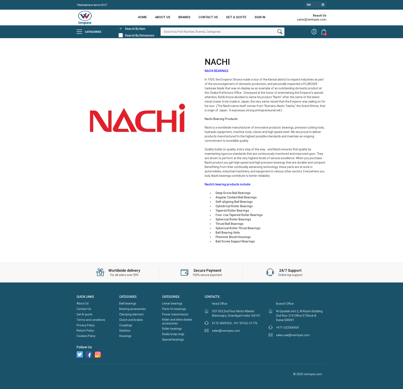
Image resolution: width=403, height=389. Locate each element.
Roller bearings (172, 328)
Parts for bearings (174, 309)
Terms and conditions (91, 319)
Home (142, 17)
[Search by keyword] (280, 32)
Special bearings (173, 339)
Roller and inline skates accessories (177, 321)
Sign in (260, 17)
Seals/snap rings (173, 334)
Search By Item (135, 28)
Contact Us (208, 17)
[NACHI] (137, 117)
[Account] (314, 31)
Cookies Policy (86, 336)
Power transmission (175, 314)
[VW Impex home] (85, 17)
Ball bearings (127, 303)
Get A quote (236, 17)
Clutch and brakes (131, 319)
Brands (184, 17)
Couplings (125, 325)
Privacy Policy (86, 325)
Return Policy (85, 330)
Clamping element (131, 314)
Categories (92, 31)
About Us (162, 17)
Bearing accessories (132, 309)
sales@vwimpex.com (226, 330)
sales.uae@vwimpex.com (293, 335)
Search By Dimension (139, 35)
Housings (125, 336)
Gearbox (124, 330)
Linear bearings (172, 303)
